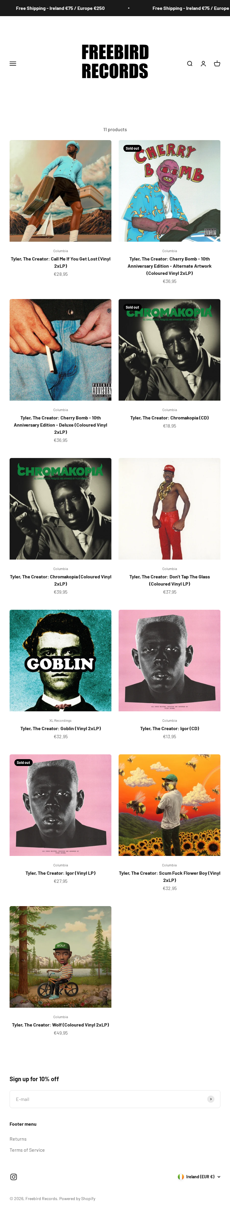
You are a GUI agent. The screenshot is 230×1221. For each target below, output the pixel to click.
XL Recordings (60, 720)
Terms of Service (27, 1150)
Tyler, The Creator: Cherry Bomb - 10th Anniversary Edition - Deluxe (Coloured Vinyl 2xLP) (60, 425)
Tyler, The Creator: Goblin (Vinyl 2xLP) (60, 728)
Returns (18, 1139)
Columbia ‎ (169, 865)
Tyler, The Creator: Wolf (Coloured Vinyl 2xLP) (60, 1024)
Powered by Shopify (77, 1198)
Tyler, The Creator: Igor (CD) (169, 728)
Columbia (60, 251)
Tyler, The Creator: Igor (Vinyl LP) (60, 873)
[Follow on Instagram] (14, 1177)
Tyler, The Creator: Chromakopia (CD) (169, 417)
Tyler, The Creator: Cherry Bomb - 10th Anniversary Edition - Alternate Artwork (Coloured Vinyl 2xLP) (170, 266)
